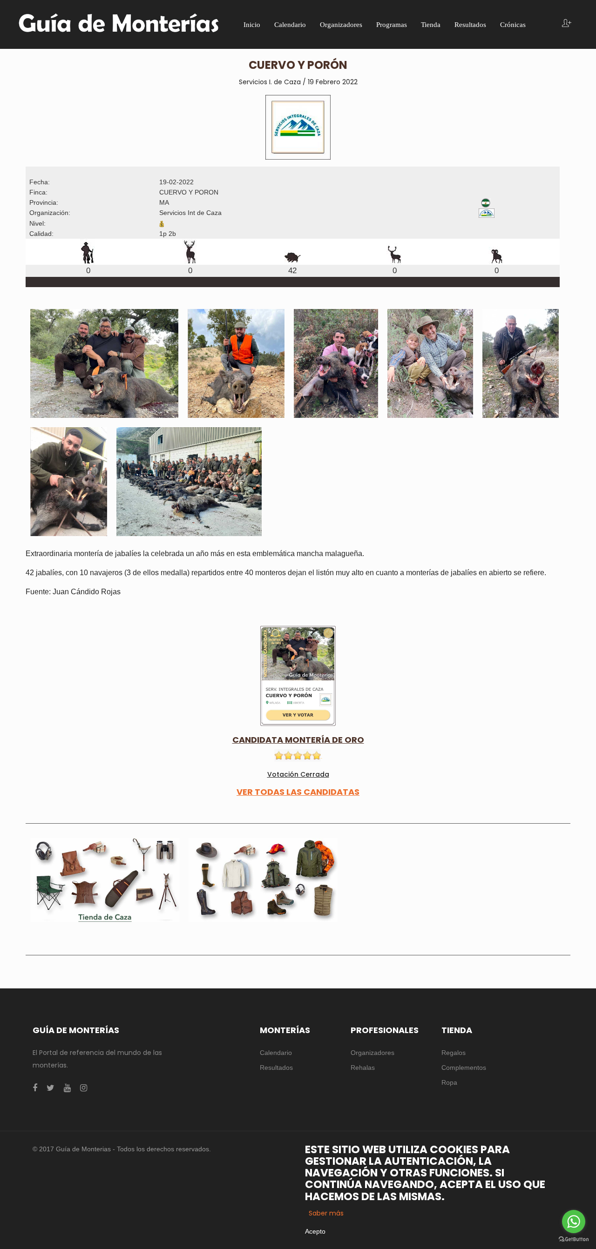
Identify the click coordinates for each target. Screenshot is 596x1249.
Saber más (326, 1213)
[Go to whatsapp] (573, 1221)
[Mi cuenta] (566, 24)
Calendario (276, 1052)
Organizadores (372, 1052)
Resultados (276, 1067)
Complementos (463, 1067)
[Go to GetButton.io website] (574, 1239)
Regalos (453, 1052)
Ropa (449, 1082)
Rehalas (363, 1067)
